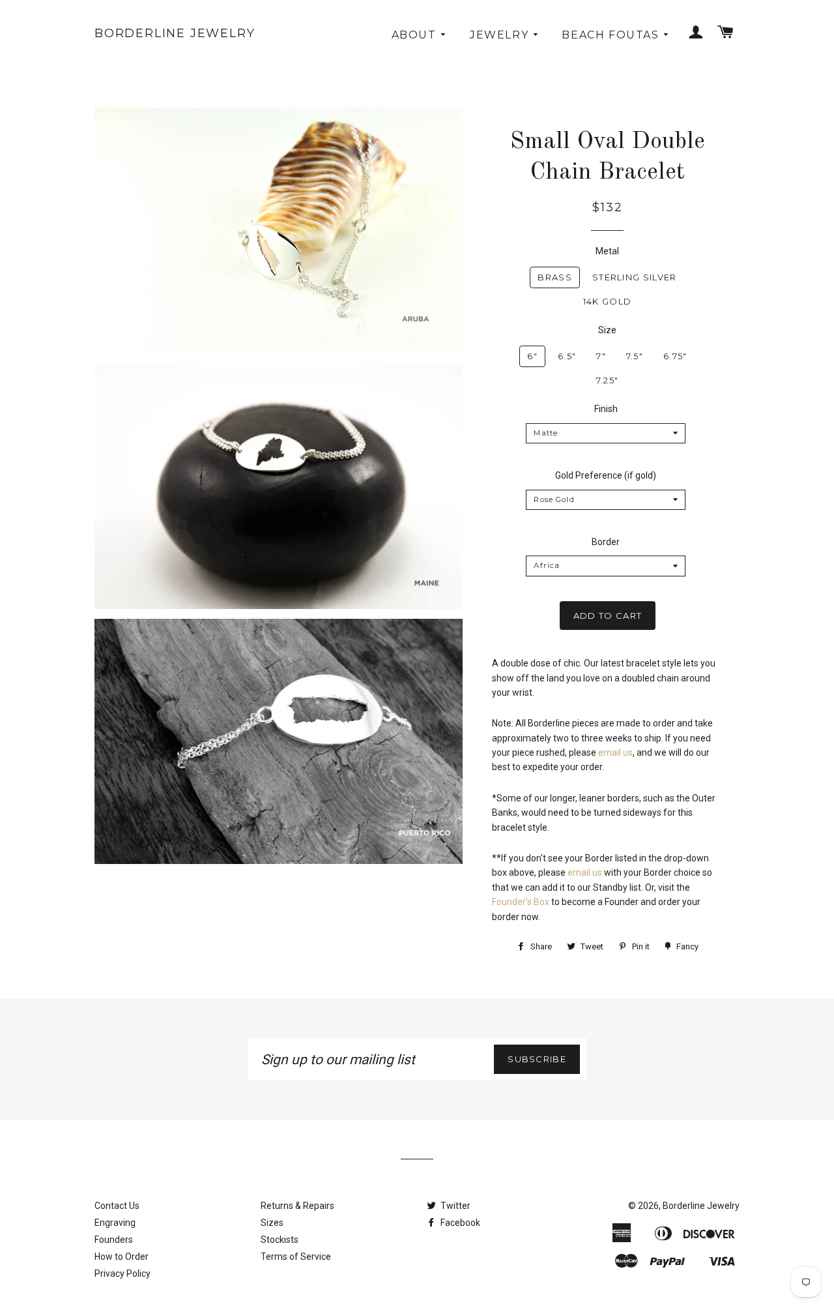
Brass (555, 277)
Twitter (454, 1205)
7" (601, 356)
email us (615, 752)
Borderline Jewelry (174, 33)
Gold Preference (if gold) (605, 475)
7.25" (607, 380)
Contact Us (116, 1205)
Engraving (115, 1222)
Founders (113, 1239)
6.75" (675, 356)
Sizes (272, 1222)
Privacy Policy (122, 1273)
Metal (607, 251)
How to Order (121, 1256)
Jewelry (501, 35)
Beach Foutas (612, 35)
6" (532, 356)
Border (606, 542)
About (416, 35)
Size (607, 330)
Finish (606, 409)
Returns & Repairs (297, 1205)
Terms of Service (296, 1256)
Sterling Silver (634, 277)
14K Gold (607, 301)
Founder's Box (520, 902)
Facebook (459, 1222)
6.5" (567, 356)
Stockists (279, 1239)
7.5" (634, 356)
